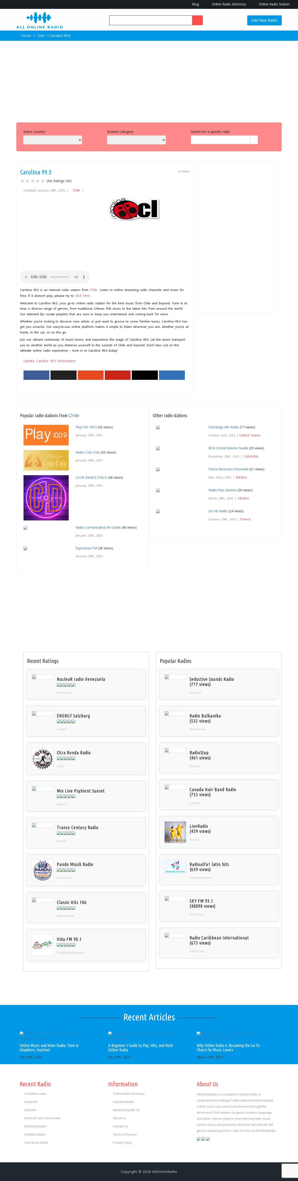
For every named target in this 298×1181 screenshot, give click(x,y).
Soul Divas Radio (36, 1142)
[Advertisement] (149, 80)
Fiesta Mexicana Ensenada (228, 469)
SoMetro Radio (34, 1134)
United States (250, 435)
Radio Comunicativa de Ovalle (98, 527)
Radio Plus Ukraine (222, 490)
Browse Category (120, 131)
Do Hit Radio (218, 511)
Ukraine (243, 498)
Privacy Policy (122, 1142)
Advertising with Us (126, 1110)
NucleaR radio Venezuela (42, 1118)
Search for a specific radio (210, 131)
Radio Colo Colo (88, 452)
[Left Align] (197, 20)
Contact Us (120, 1126)
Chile (41, 35)
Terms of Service (125, 1134)
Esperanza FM (86, 548)
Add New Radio (264, 20)
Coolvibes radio (35, 1093)
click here (82, 295)
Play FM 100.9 (86, 427)
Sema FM (30, 1102)
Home (25, 35)
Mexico (241, 477)
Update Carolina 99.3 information (50, 361)
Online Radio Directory (228, 4)
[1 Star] (22, 181)
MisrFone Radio (35, 1126)
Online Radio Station (274, 4)
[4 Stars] (37, 181)
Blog (195, 4)
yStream (30, 1110)
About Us (119, 1118)
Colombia (251, 456)
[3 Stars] (32, 181)
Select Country (34, 131)
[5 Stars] (43, 181)
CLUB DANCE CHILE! (91, 477)
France (245, 519)
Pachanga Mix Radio (223, 427)
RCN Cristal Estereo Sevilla (228, 448)
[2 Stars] (27, 181)
